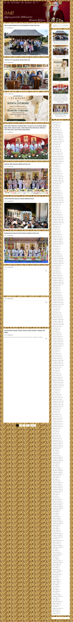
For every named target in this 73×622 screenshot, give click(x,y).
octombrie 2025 (56, 139)
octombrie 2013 (56, 384)
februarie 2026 (56, 132)
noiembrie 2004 (56, 535)
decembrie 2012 (56, 401)
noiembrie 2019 (56, 260)
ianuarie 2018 (56, 297)
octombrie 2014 (56, 363)
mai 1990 (54, 577)
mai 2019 (54, 270)
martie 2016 (55, 334)
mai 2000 (54, 550)
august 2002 (55, 543)
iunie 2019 (55, 268)
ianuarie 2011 (55, 440)
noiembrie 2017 (56, 300)
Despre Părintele (28, 2)
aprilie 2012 (55, 414)
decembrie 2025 (56, 136)
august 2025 (55, 142)
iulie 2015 (55, 348)
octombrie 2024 (56, 159)
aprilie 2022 (55, 210)
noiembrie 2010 (56, 443)
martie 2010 (55, 455)
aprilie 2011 (55, 435)
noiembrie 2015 (56, 341)
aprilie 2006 (55, 516)
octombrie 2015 (56, 343)
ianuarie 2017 (56, 317)
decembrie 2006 (56, 503)
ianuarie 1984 (56, 594)
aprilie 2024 (55, 170)
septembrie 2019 (56, 263)
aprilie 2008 (55, 481)
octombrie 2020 (56, 241)
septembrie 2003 (56, 540)
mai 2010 (54, 453)
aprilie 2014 (55, 373)
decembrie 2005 (56, 521)
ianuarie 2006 (56, 520)
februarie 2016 (56, 336)
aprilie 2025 (55, 149)
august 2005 (55, 525)
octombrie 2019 (56, 261)
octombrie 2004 (56, 537)
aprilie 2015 (55, 353)
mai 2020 (54, 249)
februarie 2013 (56, 397)
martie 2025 (55, 151)
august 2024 (55, 163)
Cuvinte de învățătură (15, 2)
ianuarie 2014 (56, 379)
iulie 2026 (55, 124)
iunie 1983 (55, 598)
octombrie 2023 (56, 180)
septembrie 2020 (56, 243)
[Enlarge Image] (46, 31)
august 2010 (55, 448)
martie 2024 (55, 171)
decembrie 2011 (56, 421)
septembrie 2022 (56, 202)
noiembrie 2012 (56, 402)
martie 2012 (55, 416)
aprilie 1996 (55, 564)
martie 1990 (55, 579)
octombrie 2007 (56, 489)
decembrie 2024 (56, 156)
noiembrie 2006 (56, 504)
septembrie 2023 (56, 182)
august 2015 (55, 346)
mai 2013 (54, 392)
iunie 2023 (55, 187)
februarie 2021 (56, 234)
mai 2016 (54, 331)
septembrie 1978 (56, 608)
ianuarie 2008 (56, 484)
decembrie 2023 (56, 176)
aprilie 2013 (55, 394)
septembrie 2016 (56, 324)
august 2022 (55, 204)
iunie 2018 (55, 289)
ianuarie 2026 (56, 134)
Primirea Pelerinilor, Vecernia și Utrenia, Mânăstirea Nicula (19, 199)
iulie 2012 (55, 409)
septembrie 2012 (56, 406)
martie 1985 (55, 591)
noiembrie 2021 (56, 219)
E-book (22, 2)
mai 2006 (54, 514)
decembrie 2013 (56, 380)
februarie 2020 (56, 255)
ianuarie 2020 (56, 256)
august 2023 (55, 183)
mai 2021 (54, 229)
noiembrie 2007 (56, 487)
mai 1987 (54, 588)
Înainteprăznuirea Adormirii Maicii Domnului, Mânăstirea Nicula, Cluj (21, 233)
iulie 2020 (55, 246)
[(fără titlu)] (60, 70)
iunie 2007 (55, 494)
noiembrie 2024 (56, 158)
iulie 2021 (55, 226)
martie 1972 (55, 613)
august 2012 (55, 407)
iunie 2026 (55, 125)
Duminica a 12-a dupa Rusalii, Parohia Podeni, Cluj (17, 60)
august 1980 (55, 603)
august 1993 (55, 569)
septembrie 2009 (56, 460)
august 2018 (55, 285)
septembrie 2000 (56, 547)
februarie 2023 (56, 193)
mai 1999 (54, 557)
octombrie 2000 (56, 545)
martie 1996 (55, 565)
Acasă (5, 2)
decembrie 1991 (56, 574)
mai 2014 (54, 372)
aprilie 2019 (55, 272)
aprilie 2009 (55, 467)
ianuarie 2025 (56, 154)
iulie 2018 (55, 287)
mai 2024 (54, 168)
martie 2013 (55, 396)
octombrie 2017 (56, 302)
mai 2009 (54, 465)
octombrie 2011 (56, 424)
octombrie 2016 (56, 323)
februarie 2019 (56, 275)
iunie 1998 (55, 559)
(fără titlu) (60, 81)
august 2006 (55, 509)
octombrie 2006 (56, 506)
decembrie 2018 (56, 278)
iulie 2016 (55, 328)
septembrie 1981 (56, 601)
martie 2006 (55, 518)
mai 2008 (54, 479)
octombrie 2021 (56, 221)
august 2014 (55, 367)
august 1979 (55, 605)
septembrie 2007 (56, 491)
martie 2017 (55, 314)
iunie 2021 (55, 227)
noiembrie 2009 (56, 457)
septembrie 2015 (56, 345)
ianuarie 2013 (56, 399)
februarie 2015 (56, 356)
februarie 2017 (56, 316)
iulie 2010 (55, 450)
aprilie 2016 (55, 333)
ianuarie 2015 (56, 358)
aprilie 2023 (55, 190)
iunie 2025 (55, 146)
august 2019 (55, 265)
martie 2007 (55, 497)
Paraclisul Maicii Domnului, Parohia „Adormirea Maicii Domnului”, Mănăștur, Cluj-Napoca (24, 331)
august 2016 (55, 326)
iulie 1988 (55, 584)
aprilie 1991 (55, 576)
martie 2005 (55, 531)
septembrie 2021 (56, 222)
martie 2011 (55, 436)
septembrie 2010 (56, 447)
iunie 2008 (55, 477)
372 (28, 425)
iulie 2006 (55, 511)
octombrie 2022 (56, 200)
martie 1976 (55, 611)
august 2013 (55, 387)
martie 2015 (55, 355)
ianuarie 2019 (56, 277)
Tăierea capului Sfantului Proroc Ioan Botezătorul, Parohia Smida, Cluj (21, 25)
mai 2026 (54, 127)
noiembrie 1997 (56, 560)
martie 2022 (55, 212)
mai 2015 (54, 351)
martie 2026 (55, 131)
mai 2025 (54, 148)
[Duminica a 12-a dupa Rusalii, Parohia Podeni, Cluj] (60, 50)
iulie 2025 (55, 144)
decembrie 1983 (56, 596)
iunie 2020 (55, 248)
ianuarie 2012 (56, 419)
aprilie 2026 (55, 129)
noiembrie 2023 (56, 178)
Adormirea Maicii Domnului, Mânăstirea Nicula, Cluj (17, 164)
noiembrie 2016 (56, 321)
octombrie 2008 (56, 472)
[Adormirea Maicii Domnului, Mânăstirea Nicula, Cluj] (60, 109)
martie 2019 (55, 273)
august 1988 (55, 582)
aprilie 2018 (55, 292)
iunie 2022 (55, 207)
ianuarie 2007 (56, 501)
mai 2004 (54, 538)
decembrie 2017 (56, 299)
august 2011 (55, 428)
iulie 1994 (55, 567)
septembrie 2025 (56, 141)
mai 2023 (54, 188)
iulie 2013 (55, 389)
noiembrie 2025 (56, 137)
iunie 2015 (55, 350)
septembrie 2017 (56, 304)
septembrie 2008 (56, 474)
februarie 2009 (56, 469)
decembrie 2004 (56, 533)
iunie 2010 (55, 452)
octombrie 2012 (56, 404)
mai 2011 (54, 433)
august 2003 (55, 542)
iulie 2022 (55, 205)
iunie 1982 (55, 599)
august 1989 (55, 581)
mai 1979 (54, 606)
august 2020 (55, 244)
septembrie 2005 (56, 523)
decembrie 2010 (56, 441)
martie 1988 (55, 586)
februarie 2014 (56, 377)
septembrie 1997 (56, 562)
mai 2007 (54, 496)
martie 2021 (55, 232)
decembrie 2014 (56, 360)
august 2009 (55, 462)
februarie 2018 (56, 295)
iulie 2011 (54, 430)
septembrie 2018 (56, 283)
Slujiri (8, 2)
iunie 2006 (55, 513)
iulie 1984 (55, 593)
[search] (37, 2)
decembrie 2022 (56, 197)
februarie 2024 (56, 173)
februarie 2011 (56, 438)
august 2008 (55, 475)
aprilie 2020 (55, 251)
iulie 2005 (55, 526)
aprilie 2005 (55, 530)
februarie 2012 (56, 418)
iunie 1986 (55, 589)
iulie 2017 (55, 307)
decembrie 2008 (56, 470)
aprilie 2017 (55, 312)
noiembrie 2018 (56, 280)
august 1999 (55, 555)
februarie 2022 (56, 214)
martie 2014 (55, 375)
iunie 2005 (55, 528)
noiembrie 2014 (56, 362)
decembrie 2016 (56, 319)
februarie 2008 (56, 482)
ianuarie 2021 (56, 236)
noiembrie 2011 (56, 423)
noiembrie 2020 (56, 239)
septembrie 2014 (56, 365)
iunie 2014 (55, 370)
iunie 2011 (55, 431)
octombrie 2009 (56, 458)
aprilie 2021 (55, 231)
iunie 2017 (55, 309)
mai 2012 (54, 413)
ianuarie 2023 (56, 195)
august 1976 (55, 610)
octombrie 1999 (56, 554)
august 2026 (55, 122)
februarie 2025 (56, 153)
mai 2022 (54, 209)
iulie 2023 (55, 185)
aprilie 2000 (55, 552)
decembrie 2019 (56, 258)
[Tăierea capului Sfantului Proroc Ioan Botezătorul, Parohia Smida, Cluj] (60, 36)
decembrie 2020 (56, 238)
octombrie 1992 (56, 571)
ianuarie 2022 (56, 215)
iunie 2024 (55, 166)
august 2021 (55, 224)
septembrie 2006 (56, 508)
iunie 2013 (55, 390)
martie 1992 (55, 572)
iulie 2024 (55, 165)
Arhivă (34, 2)
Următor (33, 425)
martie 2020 (55, 253)
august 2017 (55, 306)
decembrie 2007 (56, 486)
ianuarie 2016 (56, 338)
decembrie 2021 (56, 217)
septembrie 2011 (56, 426)
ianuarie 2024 (56, 175)
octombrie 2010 (56, 445)
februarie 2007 (56, 499)
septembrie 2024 (56, 161)
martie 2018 (55, 294)
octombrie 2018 (56, 282)
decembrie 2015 (56, 340)
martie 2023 (55, 192)
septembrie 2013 (56, 385)
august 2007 (55, 492)
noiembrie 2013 (56, 382)
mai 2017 (54, 311)
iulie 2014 (55, 368)
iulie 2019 (55, 266)
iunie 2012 (55, 411)
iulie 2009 (55, 464)
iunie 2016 (55, 329)
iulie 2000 (55, 548)
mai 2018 (54, 290)
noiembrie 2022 (56, 198)
